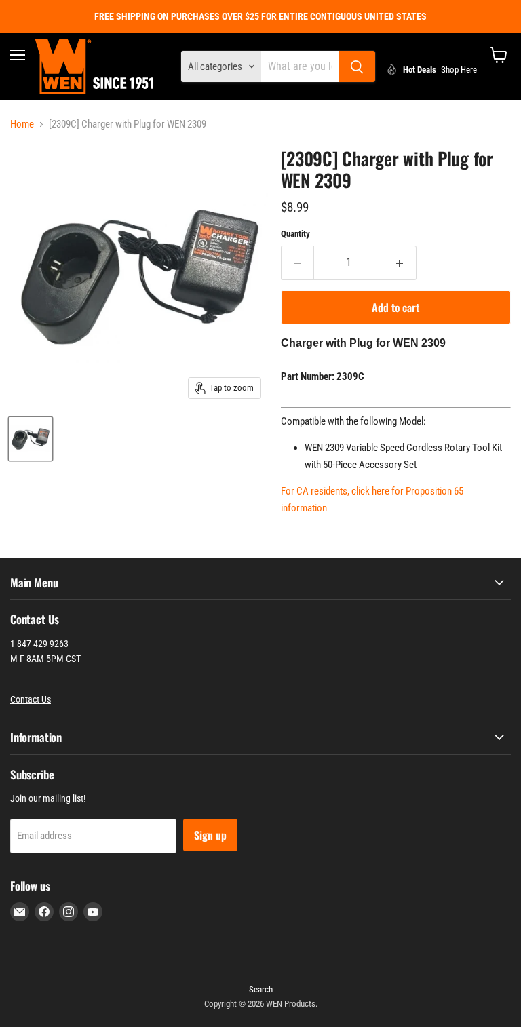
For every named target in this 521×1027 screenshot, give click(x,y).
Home (22, 124)
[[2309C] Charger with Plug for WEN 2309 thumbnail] (30, 439)
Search (261, 989)
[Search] (357, 66)
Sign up (210, 835)
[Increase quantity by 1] (400, 262)
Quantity (295, 234)
